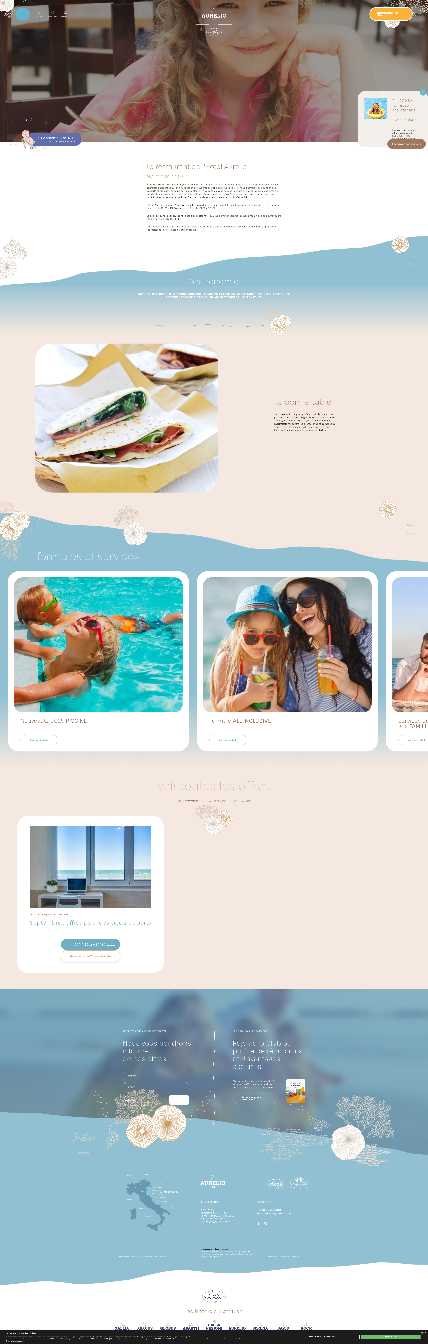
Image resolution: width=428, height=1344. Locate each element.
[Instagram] (265, 1224)
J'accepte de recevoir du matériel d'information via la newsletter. (139, 1104)
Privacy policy (136, 1256)
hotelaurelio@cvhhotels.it (275, 1213)
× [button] (425, 1333)
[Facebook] (258, 1224)
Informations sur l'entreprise (155, 1256)
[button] (127, 1341)
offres (187, 801)
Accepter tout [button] (390, 1337)
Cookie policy (123, 1256)
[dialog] (214, 1337)
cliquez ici (245, 1339)
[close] (423, 92)
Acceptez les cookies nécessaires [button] (322, 1337)
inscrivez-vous (179, 1100)
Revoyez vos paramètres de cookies (214, 1249)
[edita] (298, 1256)
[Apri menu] (22, 14)
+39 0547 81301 (270, 1209)
